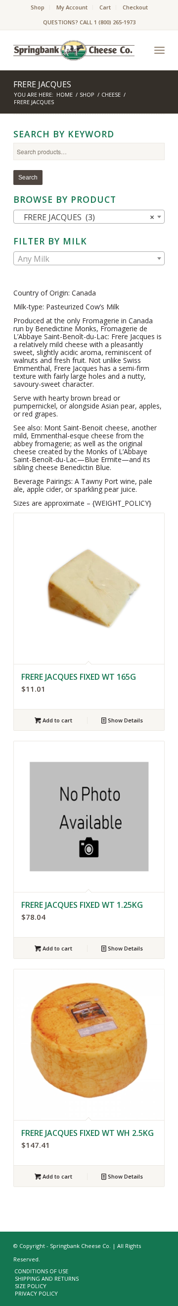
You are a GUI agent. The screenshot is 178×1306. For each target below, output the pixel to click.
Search (28, 177)
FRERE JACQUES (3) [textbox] (86, 217)
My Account (72, 7)
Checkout (135, 7)
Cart (105, 7)
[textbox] (89, 259)
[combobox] (89, 217)
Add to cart (56, 720)
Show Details (124, 720)
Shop (37, 7)
